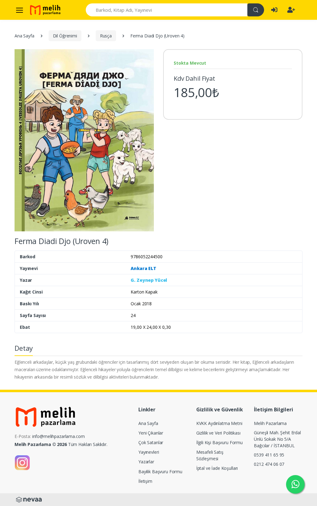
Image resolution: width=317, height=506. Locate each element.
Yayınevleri (148, 452)
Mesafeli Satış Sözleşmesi (210, 455)
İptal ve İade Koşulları (217, 468)
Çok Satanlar (150, 442)
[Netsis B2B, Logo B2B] (29, 499)
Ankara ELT (143, 268)
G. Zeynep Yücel (149, 280)
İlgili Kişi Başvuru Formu (219, 442)
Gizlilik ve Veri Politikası (218, 433)
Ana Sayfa (24, 36)
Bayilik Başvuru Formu (160, 471)
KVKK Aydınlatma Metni (219, 423)
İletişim (145, 481)
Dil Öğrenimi (65, 36)
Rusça (106, 36)
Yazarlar (146, 462)
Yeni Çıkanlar (150, 433)
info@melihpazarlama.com (58, 436)
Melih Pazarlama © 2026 (41, 444)
